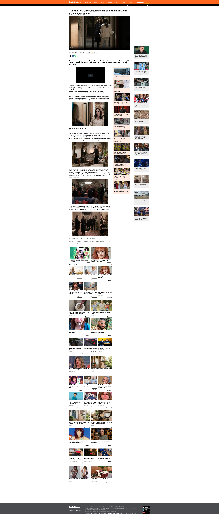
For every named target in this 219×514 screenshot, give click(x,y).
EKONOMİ (110, 2)
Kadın (101, 5)
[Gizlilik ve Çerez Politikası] (102, 513)
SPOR (117, 2)
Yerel (112, 506)
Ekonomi (100, 506)
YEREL (130, 2)
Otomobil (114, 5)
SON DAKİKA (88, 2)
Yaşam (121, 5)
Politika (71, 5)
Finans (78, 5)
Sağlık (127, 5)
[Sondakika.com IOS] (146, 507)
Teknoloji (85, 5)
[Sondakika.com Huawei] (146, 512)
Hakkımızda (71, 510)
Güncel (92, 506)
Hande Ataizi (97, 96)
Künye (80, 510)
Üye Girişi (147, 2)
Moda (107, 5)
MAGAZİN (124, 2)
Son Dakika (87, 506)
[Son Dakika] (75, 2)
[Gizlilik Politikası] (94, 513)
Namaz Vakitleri (122, 506)
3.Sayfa (147, 5)
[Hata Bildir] (134, 513)
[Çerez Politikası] (110, 513)
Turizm (134, 5)
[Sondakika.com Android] (146, 510)
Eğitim (140, 5)
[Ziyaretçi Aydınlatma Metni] (127, 513)
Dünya (96, 506)
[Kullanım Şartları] (88, 513)
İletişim (77, 510)
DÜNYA (103, 2)
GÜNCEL (96, 2)
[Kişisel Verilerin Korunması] (117, 513)
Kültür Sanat (93, 5)
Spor (104, 506)
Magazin (108, 506)
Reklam (75, 510)
